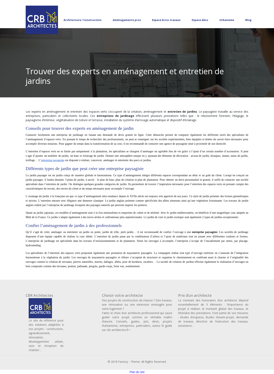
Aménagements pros (127, 20)
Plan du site (137, 372)
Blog (248, 20)
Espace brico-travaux (166, 20)
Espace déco (200, 20)
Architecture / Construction (82, 20)
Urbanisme (226, 20)
